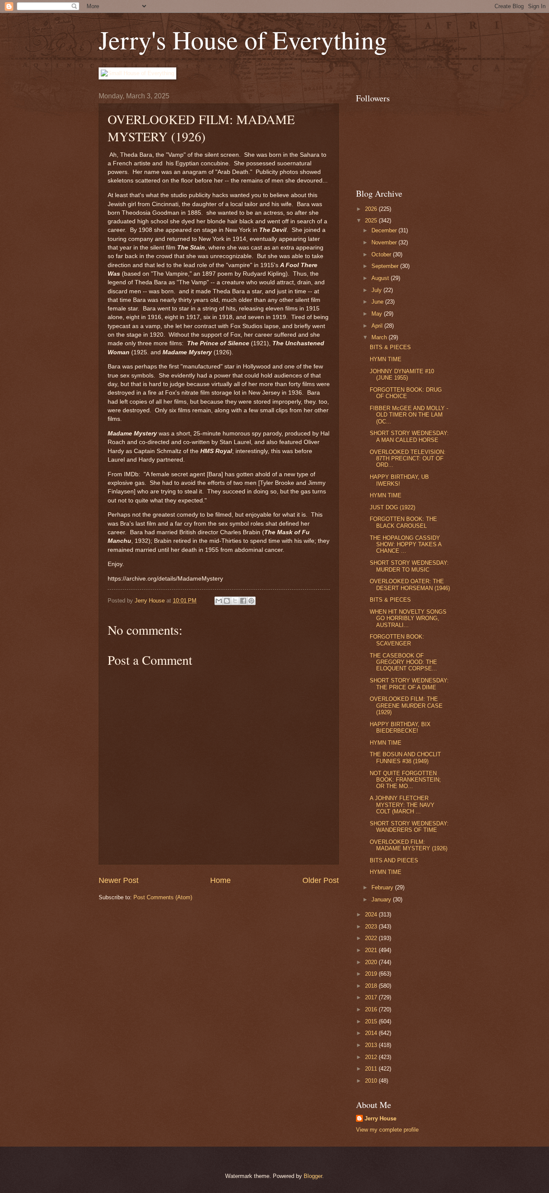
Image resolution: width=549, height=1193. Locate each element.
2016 (372, 1009)
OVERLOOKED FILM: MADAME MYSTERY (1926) (408, 845)
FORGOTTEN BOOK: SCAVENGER (397, 639)
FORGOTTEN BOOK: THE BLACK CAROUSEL (403, 522)
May (377, 313)
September (385, 266)
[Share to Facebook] (243, 600)
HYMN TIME (385, 359)
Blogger (313, 1176)
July (377, 290)
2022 (372, 938)
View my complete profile (387, 1129)
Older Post (320, 880)
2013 (372, 1045)
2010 (372, 1080)
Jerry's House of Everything (243, 39)
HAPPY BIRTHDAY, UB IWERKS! (399, 480)
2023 (372, 926)
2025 (372, 220)
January (382, 899)
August (381, 278)
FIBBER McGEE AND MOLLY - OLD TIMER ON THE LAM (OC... (409, 415)
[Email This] (218, 600)
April (377, 326)
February (383, 887)
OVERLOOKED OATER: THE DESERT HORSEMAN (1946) (410, 584)
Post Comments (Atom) (162, 897)
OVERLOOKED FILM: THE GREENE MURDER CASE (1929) (406, 705)
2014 (372, 1033)
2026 (372, 209)
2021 (372, 950)
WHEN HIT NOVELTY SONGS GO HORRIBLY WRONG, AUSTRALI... (408, 618)
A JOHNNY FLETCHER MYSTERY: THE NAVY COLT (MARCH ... (402, 805)
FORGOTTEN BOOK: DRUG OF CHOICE (406, 393)
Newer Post (119, 880)
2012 (372, 1057)
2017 (372, 997)
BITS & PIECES (390, 347)
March (380, 337)
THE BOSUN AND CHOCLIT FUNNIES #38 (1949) (405, 757)
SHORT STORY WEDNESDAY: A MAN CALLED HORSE (409, 436)
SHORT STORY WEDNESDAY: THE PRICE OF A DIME (409, 683)
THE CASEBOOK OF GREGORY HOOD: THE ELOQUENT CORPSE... (403, 662)
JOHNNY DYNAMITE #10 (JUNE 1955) (402, 374)
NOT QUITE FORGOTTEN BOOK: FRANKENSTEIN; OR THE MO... (405, 780)
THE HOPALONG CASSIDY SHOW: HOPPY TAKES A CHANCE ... (405, 544)
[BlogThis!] (227, 600)
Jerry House (380, 1118)
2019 (372, 974)
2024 (372, 914)
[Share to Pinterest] (251, 600)
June (378, 301)
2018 (372, 986)
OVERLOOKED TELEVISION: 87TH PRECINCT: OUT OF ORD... (408, 459)
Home (220, 880)
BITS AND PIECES (394, 860)
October (382, 254)
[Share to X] (235, 600)
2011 (372, 1068)
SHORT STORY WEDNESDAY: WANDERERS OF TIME (409, 826)
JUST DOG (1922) (392, 507)
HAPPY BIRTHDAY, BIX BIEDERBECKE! (400, 727)
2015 (372, 1021)
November (384, 242)
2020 (372, 962)
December (384, 230)
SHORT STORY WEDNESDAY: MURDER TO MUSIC (409, 566)
